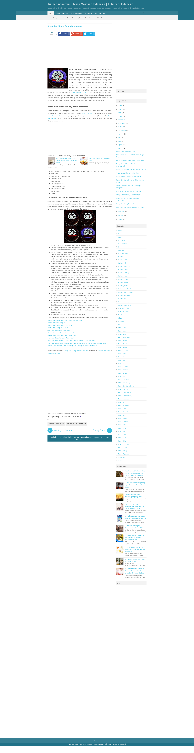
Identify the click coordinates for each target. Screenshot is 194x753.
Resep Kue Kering (124, 383)
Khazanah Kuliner (101, 13)
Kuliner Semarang (124, 295)
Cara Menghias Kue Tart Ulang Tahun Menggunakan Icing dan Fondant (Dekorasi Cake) (77, 343)
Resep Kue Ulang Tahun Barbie (58, 328)
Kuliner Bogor (123, 276)
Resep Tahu (122, 441)
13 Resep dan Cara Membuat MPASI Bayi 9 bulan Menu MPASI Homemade (134, 537)
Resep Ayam (122, 331)
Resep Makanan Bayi (125, 396)
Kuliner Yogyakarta (124, 305)
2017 (120, 109)
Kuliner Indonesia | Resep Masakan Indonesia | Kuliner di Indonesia (90, 4)
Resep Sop (121, 431)
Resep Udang (122, 451)
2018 (120, 106)
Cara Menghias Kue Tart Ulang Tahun (128, 191)
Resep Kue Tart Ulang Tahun (57, 323)
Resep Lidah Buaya (124, 392)
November (121, 123)
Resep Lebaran (123, 389)
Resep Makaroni (123, 399)
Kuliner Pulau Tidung (125, 292)
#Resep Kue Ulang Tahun (76, 424)
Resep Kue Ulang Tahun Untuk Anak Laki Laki (131, 170)
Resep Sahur (122, 418)
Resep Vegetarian (124, 454)
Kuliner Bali (122, 263)
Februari (121, 212)
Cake (119, 234)
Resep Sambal (123, 422)
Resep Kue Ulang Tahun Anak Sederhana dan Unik (65, 320)
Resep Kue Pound (53, 116)
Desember (121, 119)
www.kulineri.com (53, 353)
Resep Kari (121, 363)
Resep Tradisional (124, 444)
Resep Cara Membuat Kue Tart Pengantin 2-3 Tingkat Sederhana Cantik (72, 346)
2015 (120, 116)
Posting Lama (102, 430)
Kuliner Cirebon (123, 279)
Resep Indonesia (76, 13)
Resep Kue (62, 18)
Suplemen (121, 457)
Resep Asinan (122, 328)
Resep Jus (121, 360)
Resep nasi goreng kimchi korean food (99, 159)
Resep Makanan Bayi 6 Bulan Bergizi (128, 195)
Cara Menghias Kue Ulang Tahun (59, 330)
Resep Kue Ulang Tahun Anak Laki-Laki (61, 333)
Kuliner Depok (123, 282)
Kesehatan (88, 13)
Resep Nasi (122, 409)
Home (51, 13)
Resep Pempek (123, 412)
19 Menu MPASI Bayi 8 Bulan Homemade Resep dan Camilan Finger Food (135, 549)
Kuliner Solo (122, 299)
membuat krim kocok (80, 92)
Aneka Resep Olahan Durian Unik (127, 173)
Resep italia (122, 357)
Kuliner (120, 256)
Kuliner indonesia (104, 351)
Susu (120, 460)
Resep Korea (122, 373)
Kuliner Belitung (123, 273)
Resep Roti (121, 415)
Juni (119, 141)
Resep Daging (123, 347)
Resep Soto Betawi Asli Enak (125, 151)
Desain (120, 237)
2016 (120, 113)
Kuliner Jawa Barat (124, 289)
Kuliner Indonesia (62, 13)
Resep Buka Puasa (124, 337)
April (120, 145)
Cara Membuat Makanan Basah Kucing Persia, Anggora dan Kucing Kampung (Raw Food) (135, 473)
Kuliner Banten (123, 269)
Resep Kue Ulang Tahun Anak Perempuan (62, 335)
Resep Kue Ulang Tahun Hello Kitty (60, 325)
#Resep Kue (60, 424)
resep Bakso (122, 334)
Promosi (121, 321)
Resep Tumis (122, 447)
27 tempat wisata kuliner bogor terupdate (130, 207)
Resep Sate (122, 425)
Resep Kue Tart (87, 113)
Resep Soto (122, 434)
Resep (55, 18)
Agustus (121, 134)
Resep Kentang (123, 366)
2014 (120, 220)
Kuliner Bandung (124, 266)
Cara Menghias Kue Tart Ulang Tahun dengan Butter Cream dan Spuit (66, 160)
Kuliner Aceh (122, 260)
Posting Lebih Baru (60, 430)
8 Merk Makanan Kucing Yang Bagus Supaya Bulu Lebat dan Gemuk (135, 485)
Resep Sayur (122, 428)
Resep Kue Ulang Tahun (75, 18)
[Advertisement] (79, 52)
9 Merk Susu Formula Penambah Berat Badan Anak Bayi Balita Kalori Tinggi (134, 506)
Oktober (121, 127)
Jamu (120, 247)
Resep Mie (121, 402)
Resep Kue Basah (124, 379)
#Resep (51, 424)
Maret (120, 148)
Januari (120, 215)
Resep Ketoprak (123, 370)
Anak (120, 231)
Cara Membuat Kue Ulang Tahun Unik (61, 338)
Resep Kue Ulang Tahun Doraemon (72, 155)
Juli (119, 137)
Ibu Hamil (121, 240)
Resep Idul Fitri (123, 350)
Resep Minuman (123, 405)
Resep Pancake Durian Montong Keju (128, 176)
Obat (120, 318)
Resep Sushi (122, 438)
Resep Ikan (122, 354)
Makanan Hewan (124, 308)
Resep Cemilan (123, 344)
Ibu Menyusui (123, 244)
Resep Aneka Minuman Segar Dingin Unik (130, 160)
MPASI (120, 315)
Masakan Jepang (123, 311)
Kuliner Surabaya (124, 302)
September (122, 130)
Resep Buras (122, 341)
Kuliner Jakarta (123, 286)
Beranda (97, 741)
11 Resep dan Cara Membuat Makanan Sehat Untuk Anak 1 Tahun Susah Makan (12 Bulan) (135, 571)
